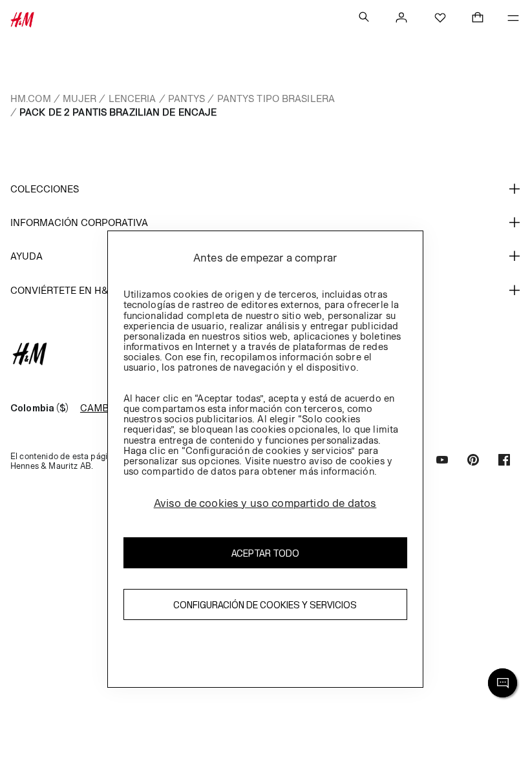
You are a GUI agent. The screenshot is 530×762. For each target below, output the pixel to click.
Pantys (187, 98)
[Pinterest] (473, 461)
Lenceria (132, 98)
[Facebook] (504, 461)
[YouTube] (442, 461)
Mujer (80, 98)
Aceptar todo (265, 553)
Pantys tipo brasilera (276, 98)
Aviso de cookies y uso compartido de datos (265, 503)
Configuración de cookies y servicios (265, 604)
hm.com (30, 98)
